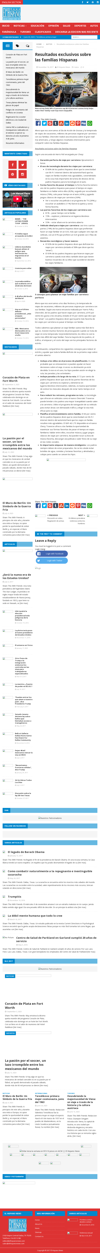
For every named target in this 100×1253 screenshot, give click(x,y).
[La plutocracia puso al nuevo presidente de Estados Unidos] (8, 635)
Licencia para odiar (23, 268)
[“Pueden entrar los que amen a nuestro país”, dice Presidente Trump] (8, 702)
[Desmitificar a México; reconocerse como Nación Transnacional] (26, 1157)
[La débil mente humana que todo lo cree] (4, 915)
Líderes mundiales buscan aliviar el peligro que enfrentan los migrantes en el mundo (23, 252)
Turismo (25, 31)
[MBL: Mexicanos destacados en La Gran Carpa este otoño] (8, 333)
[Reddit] (72, 124)
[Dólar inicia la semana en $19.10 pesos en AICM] (50, 1151)
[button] (37, 279)
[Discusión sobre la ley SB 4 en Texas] (8, 798)
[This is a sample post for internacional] (38, 1157)
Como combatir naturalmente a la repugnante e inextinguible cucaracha (50, 872)
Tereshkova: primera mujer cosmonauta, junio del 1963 (17, 82)
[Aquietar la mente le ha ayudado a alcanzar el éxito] (15, 1157)
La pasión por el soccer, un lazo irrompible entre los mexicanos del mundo (17, 65)
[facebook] (82, 2)
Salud (66, 25)
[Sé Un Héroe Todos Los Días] (8, 785)
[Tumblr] (55, 124)
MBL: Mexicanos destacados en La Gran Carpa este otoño (22, 331)
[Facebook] (38, 124)
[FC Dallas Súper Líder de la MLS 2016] (86, 1149)
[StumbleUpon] (61, 124)
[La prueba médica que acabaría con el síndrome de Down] (8, 286)
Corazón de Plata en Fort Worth (16, 379)
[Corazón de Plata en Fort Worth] (18, 373)
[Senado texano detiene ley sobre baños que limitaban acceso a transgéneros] (8, 719)
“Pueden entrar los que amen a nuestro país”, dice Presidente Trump (24, 700)
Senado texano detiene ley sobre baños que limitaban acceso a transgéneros (23, 718)
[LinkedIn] (66, 124)
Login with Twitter (54, 560)
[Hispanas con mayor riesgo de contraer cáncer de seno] (55, 1166)
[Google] (50, 124)
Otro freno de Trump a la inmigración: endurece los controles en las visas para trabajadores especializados (22, 666)
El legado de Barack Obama (26, 852)
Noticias (19, 25)
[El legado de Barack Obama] (4, 851)
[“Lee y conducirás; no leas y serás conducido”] (84, 1157)
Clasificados (43, 31)
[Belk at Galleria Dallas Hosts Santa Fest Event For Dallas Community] (8, 738)
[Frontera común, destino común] (72, 1225)
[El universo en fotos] (8, 650)
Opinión (53, 25)
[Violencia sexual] (72, 1238)
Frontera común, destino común (86, 1220)
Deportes (80, 25)
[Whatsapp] (89, 124)
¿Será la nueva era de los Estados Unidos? (17, 576)
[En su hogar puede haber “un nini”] (13, 1149)
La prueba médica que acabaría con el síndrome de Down (23, 283)
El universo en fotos (24, 645)
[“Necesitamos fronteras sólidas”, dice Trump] (8, 770)
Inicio (6, 25)
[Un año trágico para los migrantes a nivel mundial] (61, 1157)
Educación (37, 25)
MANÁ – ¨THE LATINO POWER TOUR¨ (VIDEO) (21, 221)
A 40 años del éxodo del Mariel (23, 297)
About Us (38, 1224)
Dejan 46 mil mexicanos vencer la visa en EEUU (24, 752)
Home (37, 1220)
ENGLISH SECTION (11, 2)
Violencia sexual (86, 1233)
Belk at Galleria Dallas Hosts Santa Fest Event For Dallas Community (23, 736)
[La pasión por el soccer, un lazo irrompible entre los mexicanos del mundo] (18, 434)
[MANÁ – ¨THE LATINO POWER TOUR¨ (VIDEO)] (8, 224)
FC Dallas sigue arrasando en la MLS (24, 235)
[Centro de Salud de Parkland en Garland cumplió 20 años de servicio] (8, 937)
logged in (50, 546)
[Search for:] (84, 37)
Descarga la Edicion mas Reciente (76, 31)
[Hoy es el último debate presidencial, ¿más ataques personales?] (8, 314)
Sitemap (38, 1232)
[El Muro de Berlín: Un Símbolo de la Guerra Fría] (18, 498)
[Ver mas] (15, 406)
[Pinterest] (92, 2)
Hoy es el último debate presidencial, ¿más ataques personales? (23, 313)
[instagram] (97, 2)
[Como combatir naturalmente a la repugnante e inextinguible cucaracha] (4, 871)
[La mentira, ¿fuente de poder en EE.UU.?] (8, 689)
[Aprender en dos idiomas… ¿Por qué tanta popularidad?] (73, 1157)
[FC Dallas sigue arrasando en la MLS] (8, 239)
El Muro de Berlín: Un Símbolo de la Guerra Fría (17, 506)
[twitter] (87, 2)
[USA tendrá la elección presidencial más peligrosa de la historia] (8, 616)
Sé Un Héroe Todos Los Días (23, 781)
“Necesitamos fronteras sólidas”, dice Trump (23, 767)
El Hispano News (63, 67)
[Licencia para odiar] (8, 273)
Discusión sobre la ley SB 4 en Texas (23, 794)
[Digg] (83, 124)
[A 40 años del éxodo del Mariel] (8, 301)
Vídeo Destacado (16, 185)
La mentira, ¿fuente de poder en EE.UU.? (23, 685)
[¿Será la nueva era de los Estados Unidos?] (18, 570)
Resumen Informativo (15, 143)
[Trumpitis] (4, 896)
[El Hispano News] (18, 1225)
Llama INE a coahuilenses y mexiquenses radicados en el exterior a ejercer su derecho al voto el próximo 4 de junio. (17, 133)
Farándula (9, 31)
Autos (94, 25)
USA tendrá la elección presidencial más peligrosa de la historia (22, 615)
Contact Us (39, 1236)
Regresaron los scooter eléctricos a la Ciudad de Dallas (16, 120)
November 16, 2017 (45, 67)
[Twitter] (44, 124)
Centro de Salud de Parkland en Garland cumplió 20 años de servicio (56, 939)
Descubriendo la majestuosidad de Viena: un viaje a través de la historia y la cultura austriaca (81, 1102)
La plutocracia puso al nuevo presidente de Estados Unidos (24, 632)
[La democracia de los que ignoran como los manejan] (44, 1166)
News (37, 1228)
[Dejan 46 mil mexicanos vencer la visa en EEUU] (8, 755)
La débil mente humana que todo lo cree (35, 915)
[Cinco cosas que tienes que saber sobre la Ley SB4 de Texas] (50, 1157)
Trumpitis (14, 896)
